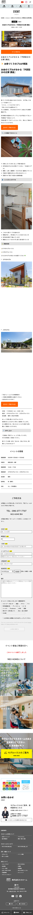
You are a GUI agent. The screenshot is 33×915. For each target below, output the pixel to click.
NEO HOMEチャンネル (23, 870)
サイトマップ (21, 872)
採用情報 (20, 868)
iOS (12, 903)
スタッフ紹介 (5, 868)
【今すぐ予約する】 (9, 127)
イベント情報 (21, 854)
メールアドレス (6, 551)
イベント (8, 17)
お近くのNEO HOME (6, 870)
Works (20, 7)
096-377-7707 (19, 510)
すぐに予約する (16, 52)
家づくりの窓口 (5, 856)
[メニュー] (30, 2)
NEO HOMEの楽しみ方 (23, 846)
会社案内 (4, 866)
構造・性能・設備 (21, 838)
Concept (4, 7)
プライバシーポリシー (6, 874)
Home (2, 17)
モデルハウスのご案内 (18, 752)
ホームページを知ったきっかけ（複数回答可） (13, 601)
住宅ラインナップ (5, 836)
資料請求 (17, 912)
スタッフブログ (5, 864)
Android (23, 903)
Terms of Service (11, 624)
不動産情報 (4, 872)
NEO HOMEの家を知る (7, 846)
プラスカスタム (21, 836)
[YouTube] (22, 2)
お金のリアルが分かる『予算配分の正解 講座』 (21, 17)
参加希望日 (5, 568)
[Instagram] (26, 2)
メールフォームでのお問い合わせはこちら (17, 820)
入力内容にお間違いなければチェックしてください (17, 618)
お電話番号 (5, 561)
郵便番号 (4, 536)
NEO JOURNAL (21, 864)
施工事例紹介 (5, 838)
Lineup (12, 7)
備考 (2, 578)
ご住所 (4, 543)
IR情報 (19, 866)
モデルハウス (6, 912)
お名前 (4, 529)
